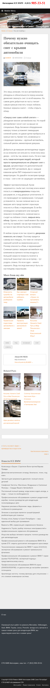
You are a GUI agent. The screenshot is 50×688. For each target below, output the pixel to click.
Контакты (45, 685)
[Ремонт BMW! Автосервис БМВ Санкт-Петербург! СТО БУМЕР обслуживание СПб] (23, 6)
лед (16, 343)
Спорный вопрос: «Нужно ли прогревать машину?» (34, 297)
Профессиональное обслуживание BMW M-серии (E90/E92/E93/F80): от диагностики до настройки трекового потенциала (24, 567)
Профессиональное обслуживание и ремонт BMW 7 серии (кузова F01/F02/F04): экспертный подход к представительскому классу (24, 558)
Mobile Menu (10, 11)
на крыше (26, 343)
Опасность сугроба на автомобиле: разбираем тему (9, 297)
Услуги (38, 685)
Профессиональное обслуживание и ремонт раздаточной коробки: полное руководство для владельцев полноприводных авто (24, 500)
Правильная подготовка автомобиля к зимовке (9, 324)
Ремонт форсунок (29, 685)
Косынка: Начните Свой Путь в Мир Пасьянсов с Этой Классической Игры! (35, 328)
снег (37, 343)
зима (7, 343)
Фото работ (17, 685)
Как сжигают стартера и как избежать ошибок (22, 296)
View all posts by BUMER (24, 362)
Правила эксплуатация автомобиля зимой (22, 324)
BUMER (8, 58)
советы (8, 347)
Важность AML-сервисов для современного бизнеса (22, 525)
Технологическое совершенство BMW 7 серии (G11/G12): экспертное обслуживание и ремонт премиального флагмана (24, 549)
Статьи (28, 58)
